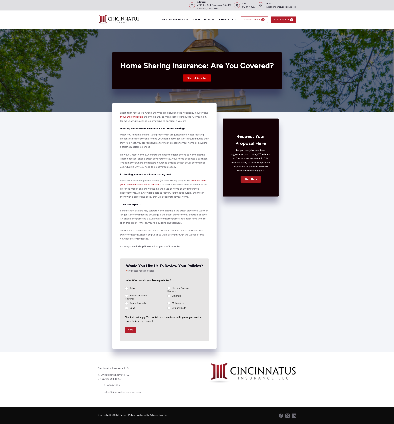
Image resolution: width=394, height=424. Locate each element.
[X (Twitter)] (287, 416)
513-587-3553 (248, 7)
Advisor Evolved (159, 415)
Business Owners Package (136, 297)
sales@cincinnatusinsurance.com (281, 7)
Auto (132, 288)
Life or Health (179, 308)
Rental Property (138, 303)
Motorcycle (178, 303)
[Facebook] (281, 416)
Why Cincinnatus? (173, 19)
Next (130, 329)
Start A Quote (281, 19)
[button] (251, 179)
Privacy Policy (127, 415)
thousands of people (131, 116)
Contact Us (225, 19)
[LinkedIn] (294, 416)
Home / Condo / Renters (178, 290)
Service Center (252, 19)
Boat (132, 308)
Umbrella (176, 295)
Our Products (201, 19)
